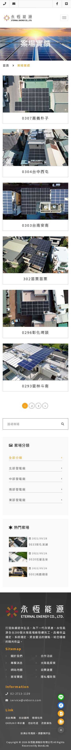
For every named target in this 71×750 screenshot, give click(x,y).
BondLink (43, 745)
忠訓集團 (10, 717)
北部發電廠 (17, 468)
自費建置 (47, 670)
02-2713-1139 (20, 693)
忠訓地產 (33, 723)
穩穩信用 (37, 717)
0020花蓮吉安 (38, 559)
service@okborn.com (25, 700)
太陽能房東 (48, 663)
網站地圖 (17, 670)
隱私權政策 (48, 676)
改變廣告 (46, 723)
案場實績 (17, 676)
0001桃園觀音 (38, 574)
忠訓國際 (24, 717)
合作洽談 (47, 656)
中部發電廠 (17, 479)
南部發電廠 (17, 489)
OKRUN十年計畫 (15, 723)
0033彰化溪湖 (38, 544)
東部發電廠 (17, 500)
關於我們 (17, 656)
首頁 (6, 65)
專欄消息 (17, 663)
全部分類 (15, 457)
